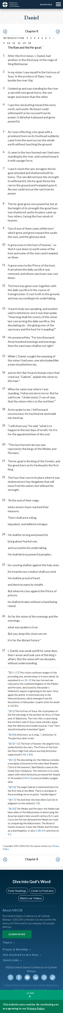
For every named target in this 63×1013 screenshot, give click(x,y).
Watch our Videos (31, 898)
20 (25, 680)
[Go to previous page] (5, 32)
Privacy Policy (36, 1008)
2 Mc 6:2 (27, 778)
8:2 (12, 711)
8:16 (12, 787)
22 (30, 680)
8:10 (12, 743)
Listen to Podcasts (42, 890)
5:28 (38, 830)
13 (24, 43)
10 (8, 43)
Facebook (19, 977)
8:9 (12, 734)
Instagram (44, 977)
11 (13, 43)
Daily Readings (17, 890)
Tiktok (52, 977)
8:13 (12, 759)
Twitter (10, 977)
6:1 (9, 834)
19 (37, 803)
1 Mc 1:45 (26, 754)
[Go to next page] (58, 32)
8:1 (12, 672)
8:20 (12, 808)
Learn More (17, 934)
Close (30, 993)
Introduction (13, 38)
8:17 (12, 799)
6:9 (43, 830)
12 (19, 43)
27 (16, 672)
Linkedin (36, 977)
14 (29, 43)
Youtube (27, 977)
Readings (46, 4)
